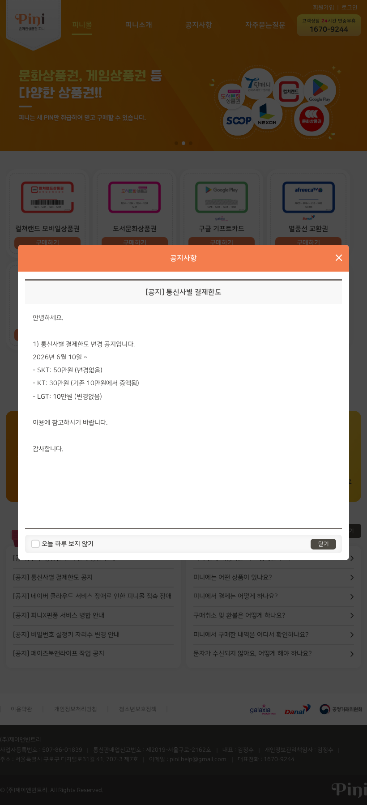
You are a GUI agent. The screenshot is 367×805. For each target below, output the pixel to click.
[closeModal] (339, 258)
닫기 (323, 544)
